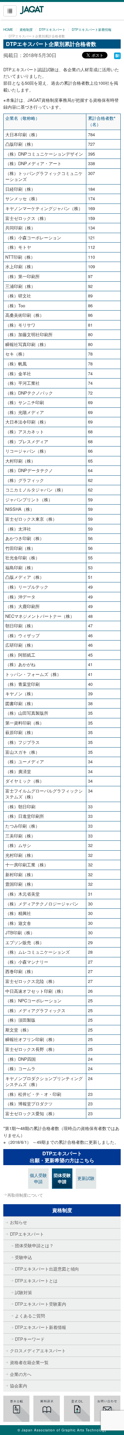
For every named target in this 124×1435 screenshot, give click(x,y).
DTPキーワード (30, 1339)
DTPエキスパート (52, 29)
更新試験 (86, 1178)
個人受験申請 (38, 1178)
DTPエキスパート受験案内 (40, 1304)
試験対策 (23, 1292)
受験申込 (23, 1257)
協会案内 (18, 1385)
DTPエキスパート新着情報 (91, 29)
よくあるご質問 (30, 1316)
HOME (8, 29)
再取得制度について (25, 1195)
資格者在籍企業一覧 (29, 1362)
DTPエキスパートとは (36, 1280)
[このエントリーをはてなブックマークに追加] (117, 55)
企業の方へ (20, 1374)
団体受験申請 (62, 1178)
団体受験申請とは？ (34, 1245)
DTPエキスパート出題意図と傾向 (47, 1269)
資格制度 (26, 29)
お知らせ (18, 1222)
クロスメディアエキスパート (38, 1350)
